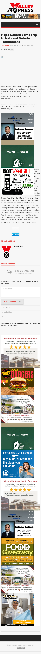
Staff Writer (27, 45)
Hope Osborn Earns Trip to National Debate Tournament (19, 38)
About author (8, 241)
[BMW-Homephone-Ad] (17, 181)
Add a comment (8, 263)
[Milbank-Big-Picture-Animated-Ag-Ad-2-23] (17, 154)
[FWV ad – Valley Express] (17, 409)
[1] (17, 609)
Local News (4, 45)
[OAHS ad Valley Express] (20, 351)
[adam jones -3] (17, 126)
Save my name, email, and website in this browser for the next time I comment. (20, 324)
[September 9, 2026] (17, 551)
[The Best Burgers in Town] (17, 381)
